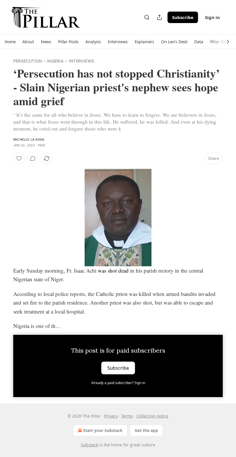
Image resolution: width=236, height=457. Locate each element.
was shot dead (113, 270)
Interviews (81, 60)
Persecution (27, 60)
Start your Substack (103, 430)
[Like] (19, 158)
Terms (127, 416)
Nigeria (55, 60)
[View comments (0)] (33, 158)
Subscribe (182, 17)
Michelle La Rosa (28, 139)
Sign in (212, 17)
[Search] (147, 17)
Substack (89, 444)
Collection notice (152, 416)
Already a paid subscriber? (118, 382)
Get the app (146, 430)
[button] (10, 42)
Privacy (111, 416)
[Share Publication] (159, 17)
